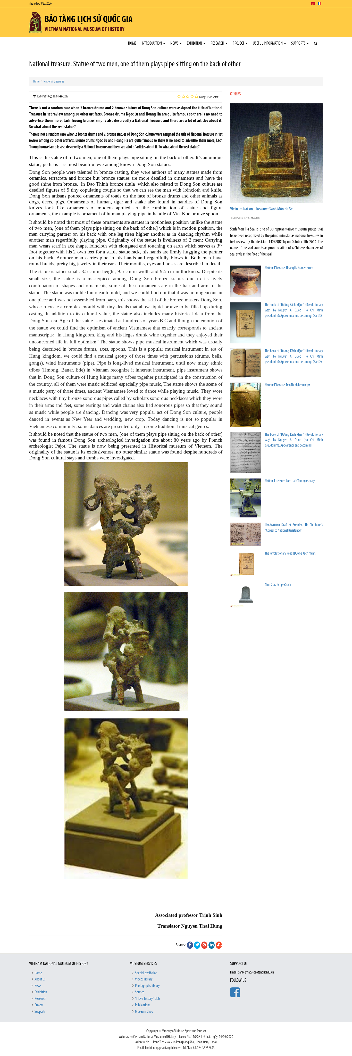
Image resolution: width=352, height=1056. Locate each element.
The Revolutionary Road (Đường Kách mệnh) (290, 554)
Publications (142, 1005)
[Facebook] (190, 945)
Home (132, 43)
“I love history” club (147, 999)
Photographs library (147, 986)
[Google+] (204, 945)
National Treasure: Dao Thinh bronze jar (287, 385)
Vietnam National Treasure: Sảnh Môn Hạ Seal (262, 209)
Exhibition (195, 43)
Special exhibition (146, 973)
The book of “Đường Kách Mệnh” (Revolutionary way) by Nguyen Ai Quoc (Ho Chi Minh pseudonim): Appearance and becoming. (294, 440)
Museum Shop (144, 1012)
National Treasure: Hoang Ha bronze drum (289, 268)
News (174, 43)
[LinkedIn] (211, 945)
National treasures (54, 82)
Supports (298, 43)
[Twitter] (197, 945)
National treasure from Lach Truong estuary (290, 481)
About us (40, 979)
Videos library (144, 979)
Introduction (152, 43)
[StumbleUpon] (219, 945)
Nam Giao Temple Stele (278, 585)
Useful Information (268, 43)
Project (239, 43)
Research (218, 43)
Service (139, 992)
